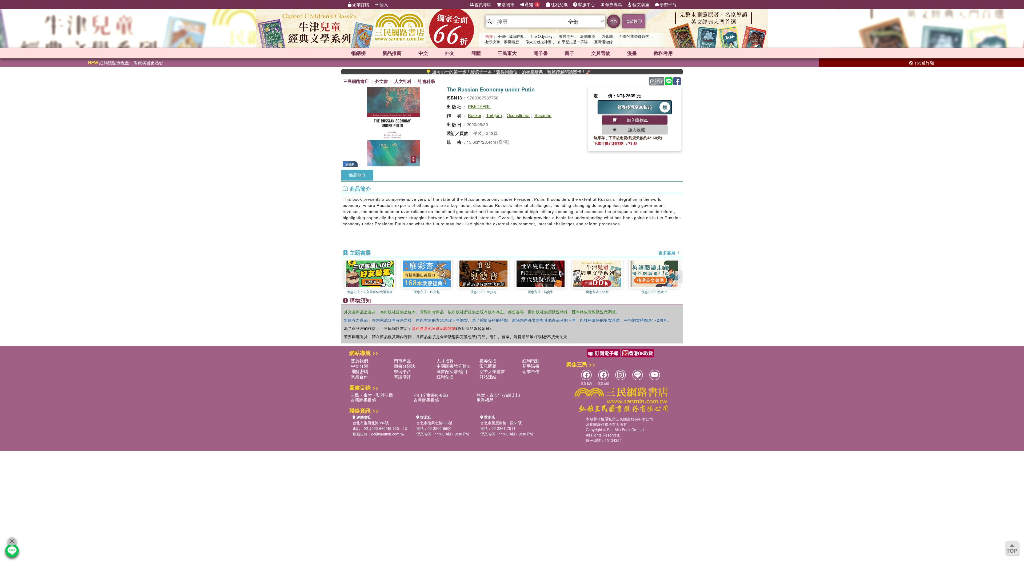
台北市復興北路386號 (371, 422)
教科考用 (663, 53)
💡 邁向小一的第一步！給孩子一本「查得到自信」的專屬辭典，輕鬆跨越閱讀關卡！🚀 (483, 71)
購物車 (508, 4)
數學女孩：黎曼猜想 (502, 41)
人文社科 (402, 81)
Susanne (542, 115)
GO (613, 21)
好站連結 (488, 377)
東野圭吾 (566, 36)
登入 (383, 4)
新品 (392, 53)
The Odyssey (541, 36)
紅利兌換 (559, 4)
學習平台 (668, 4)
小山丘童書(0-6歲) (431, 395)
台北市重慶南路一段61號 (501, 422)
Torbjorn (494, 115)
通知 (531, 4)
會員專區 (482, 4)
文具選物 (600, 53)
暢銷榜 (358, 53)
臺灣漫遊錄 (603, 41)
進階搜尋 (633, 21)
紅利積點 (530, 361)
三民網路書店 (356, 81)
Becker (474, 115)
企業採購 (360, 4)
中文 (423, 53)
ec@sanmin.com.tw (387, 434)
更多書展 (667, 252)
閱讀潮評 (402, 377)
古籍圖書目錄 (363, 400)
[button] (679, 277)
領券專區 (613, 4)
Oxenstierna (518, 115)
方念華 (607, 36)
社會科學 (426, 81)
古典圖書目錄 (426, 400)
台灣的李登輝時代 (634, 36)
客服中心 (586, 4)
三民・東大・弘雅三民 (372, 395)
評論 (659, 81)
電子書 (541, 53)
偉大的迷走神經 (538, 41)
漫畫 (632, 53)
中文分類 (359, 366)
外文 (449, 53)
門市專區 (402, 361)
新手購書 (530, 366)
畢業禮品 (485, 400)
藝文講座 (640, 4)
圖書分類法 (404, 366)
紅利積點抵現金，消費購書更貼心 (125, 62)
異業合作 (359, 377)
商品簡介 (357, 175)
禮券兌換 (488, 361)
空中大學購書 (492, 371)
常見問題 (488, 366)
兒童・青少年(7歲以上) (498, 395)
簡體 (476, 53)
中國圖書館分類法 (454, 366)
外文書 (381, 81)
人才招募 (445, 361)
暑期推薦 (587, 36)
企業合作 (530, 371)
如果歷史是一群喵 (573, 41)
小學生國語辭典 (511, 36)
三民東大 (507, 53)
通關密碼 (359, 371)
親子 (569, 53)
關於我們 (359, 361)
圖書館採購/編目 (452, 371)
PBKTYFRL (479, 106)
